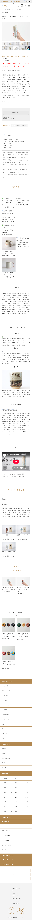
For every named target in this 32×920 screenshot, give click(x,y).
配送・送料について (8, 855)
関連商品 (24, 125)
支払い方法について (8, 859)
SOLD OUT (16, 113)
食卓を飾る (7, 9)
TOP (3, 9)
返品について (6, 117)
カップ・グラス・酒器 (16, 9)
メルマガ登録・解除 (8, 864)
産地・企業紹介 (16, 125)
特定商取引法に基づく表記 (8, 118)
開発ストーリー (6, 125)
